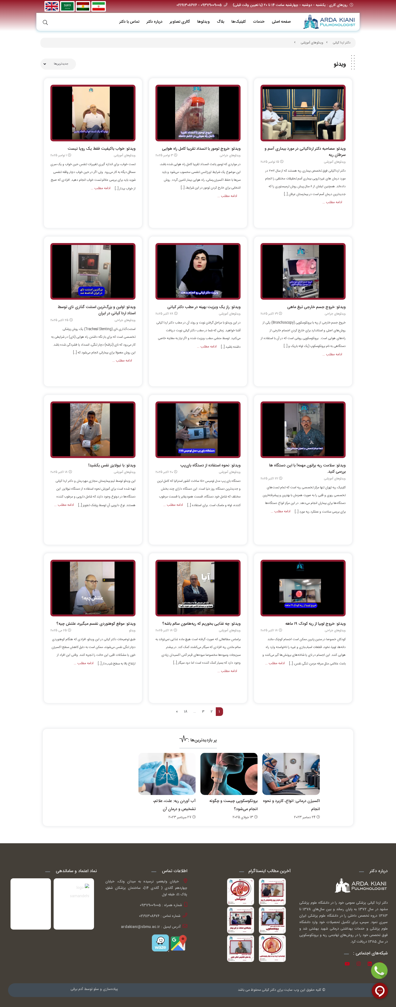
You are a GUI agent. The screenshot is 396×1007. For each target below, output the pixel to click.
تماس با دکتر (129, 22)
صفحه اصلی (281, 22)
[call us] (379, 971)
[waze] (160, 943)
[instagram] (361, 965)
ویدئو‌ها (203, 22)
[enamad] (30, 904)
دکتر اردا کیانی (341, 42)
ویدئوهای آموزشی (312, 42)
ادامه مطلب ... (332, 202)
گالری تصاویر (180, 22)
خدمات (259, 22)
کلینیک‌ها (238, 22)
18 (185, 712)
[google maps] (178, 943)
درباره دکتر (154, 22)
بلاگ (220, 22)
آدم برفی (77, 989)
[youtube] (349, 965)
